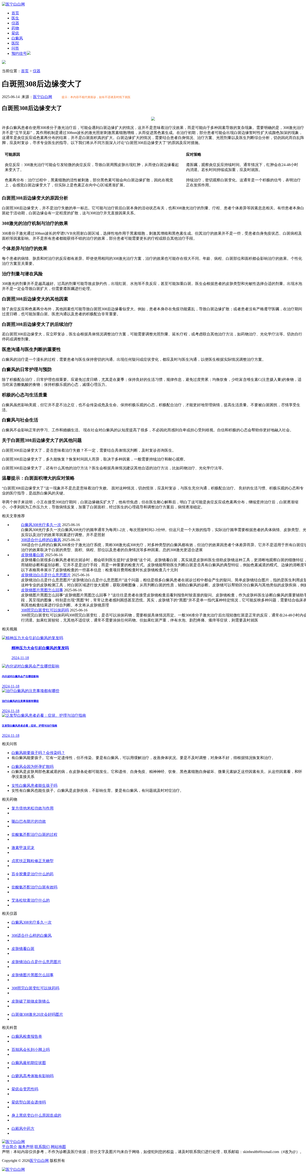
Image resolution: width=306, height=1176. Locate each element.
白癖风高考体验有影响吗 (32, 1076)
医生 (15, 18)
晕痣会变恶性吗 (24, 1089)
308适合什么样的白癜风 (41, 540)
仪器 (15, 23)
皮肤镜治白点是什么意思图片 (46, 575)
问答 (15, 48)
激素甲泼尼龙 (22, 848)
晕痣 (15, 33)
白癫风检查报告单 (26, 1036)
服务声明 (25, 1147)
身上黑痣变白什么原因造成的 (36, 1115)
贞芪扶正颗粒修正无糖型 (32, 861)
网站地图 (58, 1147)
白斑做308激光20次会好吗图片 (37, 1014)
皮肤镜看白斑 (32, 555)
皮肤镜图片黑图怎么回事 (42, 590)
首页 (15, 13)
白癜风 (17, 38)
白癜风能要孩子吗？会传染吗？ (38, 753)
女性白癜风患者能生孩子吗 (34, 785)
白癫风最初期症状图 (28, 1063)
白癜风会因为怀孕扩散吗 (32, 767)
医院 (15, 43)
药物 (15, 28)
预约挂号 (19, 53)
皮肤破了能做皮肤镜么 (30, 1001)
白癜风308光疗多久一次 (41, 525)
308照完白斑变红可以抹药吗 (45, 610)
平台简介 (9, 1147)
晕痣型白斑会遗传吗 (28, 1102)
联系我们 (42, 1147)
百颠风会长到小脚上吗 (30, 1050)
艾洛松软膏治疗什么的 (30, 900)
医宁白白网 (42, 97)
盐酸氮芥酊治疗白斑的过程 (34, 834)
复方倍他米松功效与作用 (32, 808)
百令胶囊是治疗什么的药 (32, 874)
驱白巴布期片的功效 (28, 821)
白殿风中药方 (22, 1128)
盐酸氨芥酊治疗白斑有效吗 (34, 887)
